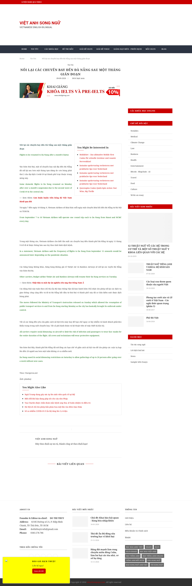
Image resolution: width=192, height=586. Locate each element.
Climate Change (137, 142)
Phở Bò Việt (152, 317)
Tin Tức (35, 49)
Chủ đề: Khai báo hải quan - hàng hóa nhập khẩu (105, 519)
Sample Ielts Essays (139, 362)
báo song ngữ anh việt (136, 565)
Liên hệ (128, 524)
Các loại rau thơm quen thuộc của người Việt (158, 283)
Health (133, 160)
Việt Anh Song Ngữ (46, 439)
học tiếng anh (132, 556)
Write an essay (137, 195)
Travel (133, 177)
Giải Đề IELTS (86, 49)
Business (134, 154)
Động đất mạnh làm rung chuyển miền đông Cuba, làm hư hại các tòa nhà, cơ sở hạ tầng (105, 554)
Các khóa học (52, 49)
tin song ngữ (157, 565)
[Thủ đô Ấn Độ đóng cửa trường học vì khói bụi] (80, 537)
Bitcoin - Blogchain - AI (140, 171)
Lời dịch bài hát (137, 350)
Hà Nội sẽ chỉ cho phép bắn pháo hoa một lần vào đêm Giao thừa (53, 407)
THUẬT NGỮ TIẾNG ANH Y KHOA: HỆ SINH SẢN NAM (159, 267)
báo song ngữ (153, 560)
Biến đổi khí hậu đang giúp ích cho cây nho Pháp (46, 398)
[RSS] (55, 556)
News (133, 356)
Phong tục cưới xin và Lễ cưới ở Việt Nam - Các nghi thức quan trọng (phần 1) (159, 302)
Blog (164, 49)
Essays (149, 547)
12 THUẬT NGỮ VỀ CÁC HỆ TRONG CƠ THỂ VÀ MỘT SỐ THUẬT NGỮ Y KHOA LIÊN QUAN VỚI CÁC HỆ (148, 249)
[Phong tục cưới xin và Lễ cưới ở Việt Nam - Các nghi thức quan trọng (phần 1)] (136, 301)
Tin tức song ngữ (138, 344)
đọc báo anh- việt (134, 547)
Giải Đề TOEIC (103, 49)
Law (132, 148)
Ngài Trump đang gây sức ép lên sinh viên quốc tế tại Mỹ (50, 394)
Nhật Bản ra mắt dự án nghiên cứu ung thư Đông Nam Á (58, 282)
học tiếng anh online (153, 556)
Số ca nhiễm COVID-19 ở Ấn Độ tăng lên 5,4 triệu (46, 411)
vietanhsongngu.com (96, 582)
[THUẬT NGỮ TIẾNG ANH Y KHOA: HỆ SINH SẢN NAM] (136, 268)
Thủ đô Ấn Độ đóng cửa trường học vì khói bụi (103, 535)
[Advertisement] (122, 24)
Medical (134, 136)
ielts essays (131, 551)
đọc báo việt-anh (148, 551)
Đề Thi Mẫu (68, 49)
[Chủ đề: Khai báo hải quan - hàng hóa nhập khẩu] (80, 521)
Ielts (157, 547)
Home (24, 49)
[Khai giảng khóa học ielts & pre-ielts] (70, 84)
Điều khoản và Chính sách (136, 531)
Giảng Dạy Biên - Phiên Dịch (128, 49)
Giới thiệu (129, 518)
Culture (134, 189)
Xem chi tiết (39, 571)
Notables (134, 131)
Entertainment (137, 166)
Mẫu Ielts (151, 49)
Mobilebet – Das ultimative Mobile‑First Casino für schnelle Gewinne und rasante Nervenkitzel (98, 158)
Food (133, 183)
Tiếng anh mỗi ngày (135, 560)
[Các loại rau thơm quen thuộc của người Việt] (136, 285)
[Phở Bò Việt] (136, 321)
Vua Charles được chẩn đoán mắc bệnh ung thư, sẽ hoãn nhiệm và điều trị (57, 403)
